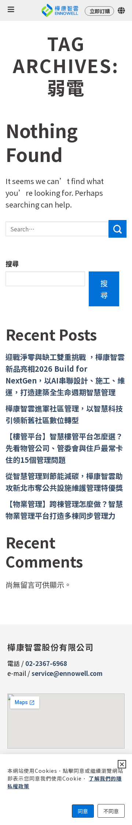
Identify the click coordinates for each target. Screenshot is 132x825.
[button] (122, 764)
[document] (66, 412)
